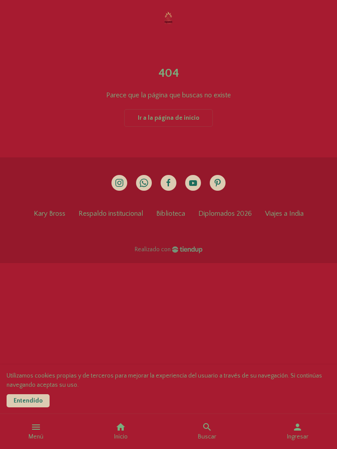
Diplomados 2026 (225, 213)
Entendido (28, 400)
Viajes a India (284, 213)
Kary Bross (49, 213)
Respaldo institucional (111, 213)
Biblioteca (170, 213)
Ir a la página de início (168, 117)
